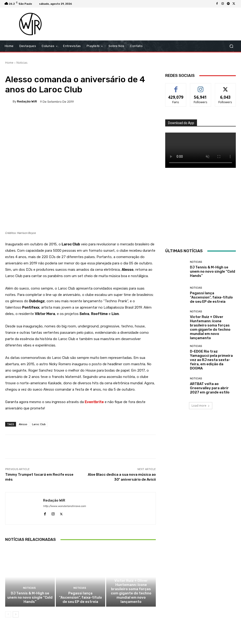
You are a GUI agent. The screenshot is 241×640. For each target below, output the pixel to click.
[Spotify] (228, 4)
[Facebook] (217, 4)
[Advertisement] (149, 24)
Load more (199, 406)
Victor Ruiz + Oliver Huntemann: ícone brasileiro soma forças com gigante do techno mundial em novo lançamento (131, 591)
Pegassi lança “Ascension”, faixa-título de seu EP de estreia (80, 597)
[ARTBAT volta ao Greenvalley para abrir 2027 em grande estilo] (175, 385)
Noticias (21, 63)
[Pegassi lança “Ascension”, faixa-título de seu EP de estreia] (80, 577)
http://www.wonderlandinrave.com (64, 506)
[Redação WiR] (9, 101)
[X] (234, 4)
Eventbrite (94, 402)
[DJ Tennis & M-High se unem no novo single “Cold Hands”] (30, 577)
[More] (157, 117)
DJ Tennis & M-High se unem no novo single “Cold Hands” (29, 597)
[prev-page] (8, 614)
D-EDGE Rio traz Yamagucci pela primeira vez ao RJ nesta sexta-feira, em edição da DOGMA (211, 359)
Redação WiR (27, 101)
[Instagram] (222, 4)
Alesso (23, 424)
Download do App (181, 123)
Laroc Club (39, 424)
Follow (200, 87)
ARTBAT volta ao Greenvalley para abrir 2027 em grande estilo (209, 388)
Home (9, 63)
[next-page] (16, 614)
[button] (231, 46)
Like (176, 87)
